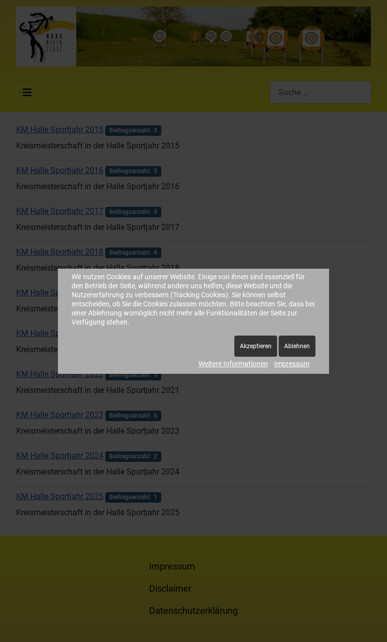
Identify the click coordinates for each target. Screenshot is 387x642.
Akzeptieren (256, 346)
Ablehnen (297, 346)
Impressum (291, 364)
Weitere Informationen (233, 364)
